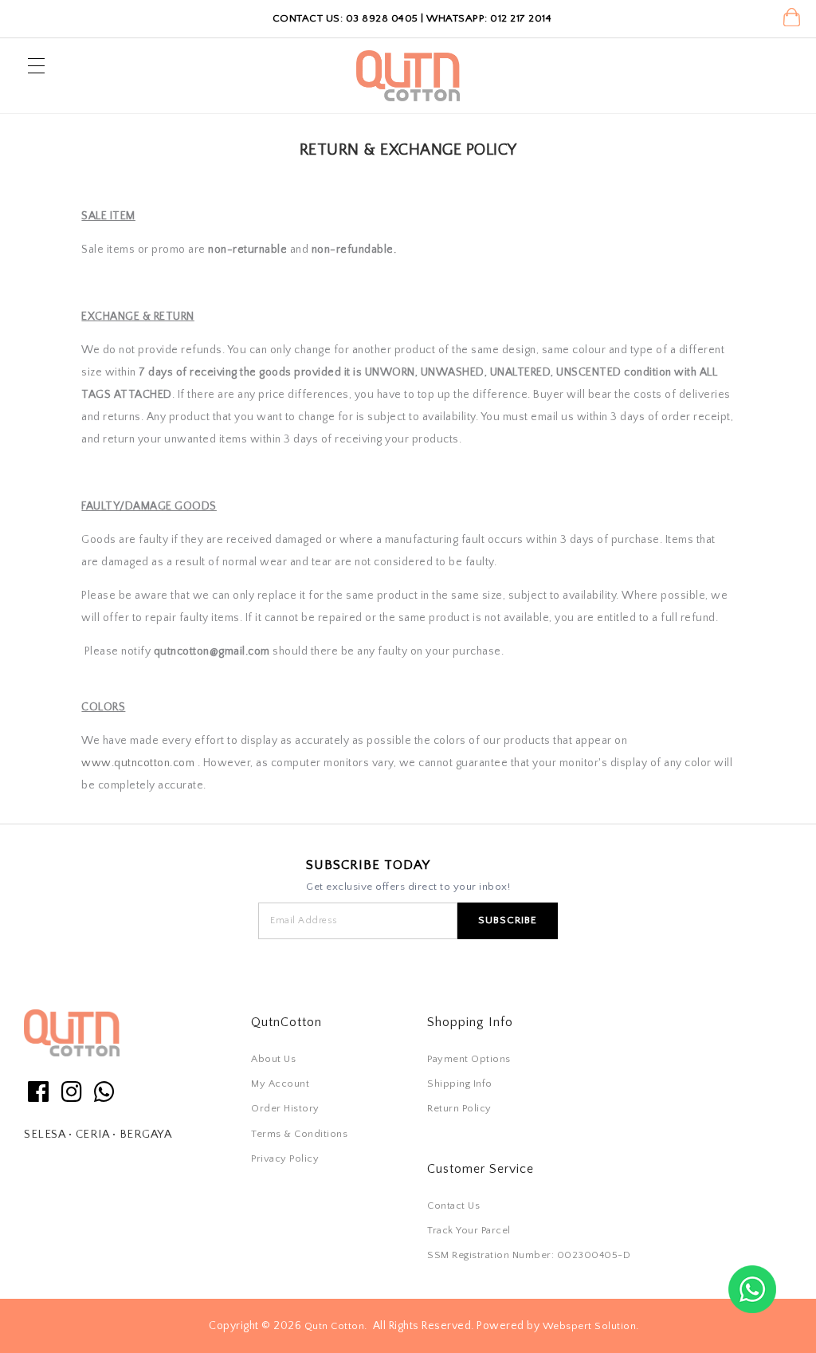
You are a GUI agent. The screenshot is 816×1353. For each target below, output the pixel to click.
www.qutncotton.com (137, 763)
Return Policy (459, 1108)
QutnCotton (286, 1022)
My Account (280, 1083)
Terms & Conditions (299, 1133)
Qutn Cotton (334, 1325)
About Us (273, 1058)
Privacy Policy (285, 1158)
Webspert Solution (590, 1325)
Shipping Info (459, 1083)
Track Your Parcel (469, 1230)
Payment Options (469, 1058)
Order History (285, 1108)
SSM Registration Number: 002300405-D (528, 1255)
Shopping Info (470, 1022)
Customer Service (480, 1169)
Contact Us (453, 1205)
